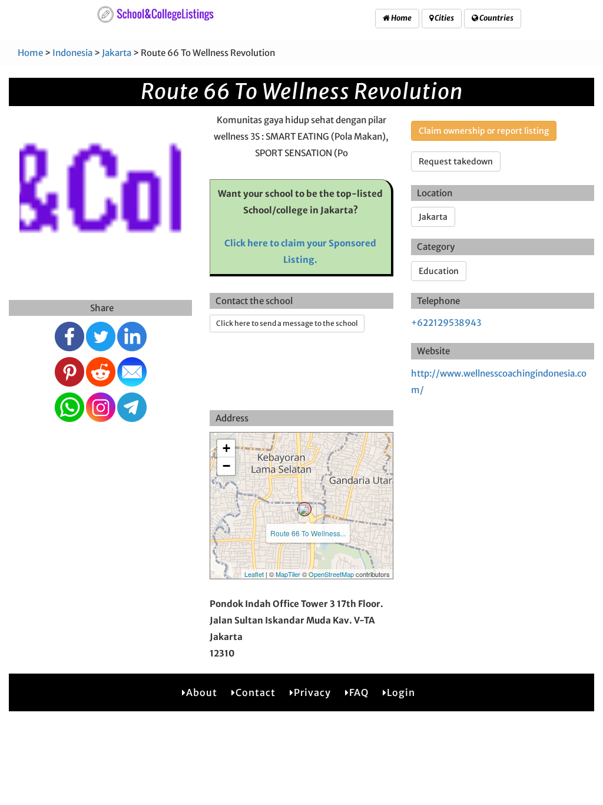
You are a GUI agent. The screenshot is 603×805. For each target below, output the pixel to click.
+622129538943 (446, 322)
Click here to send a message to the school (287, 323)
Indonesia (72, 52)
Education (439, 271)
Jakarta (116, 52)
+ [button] (226, 448)
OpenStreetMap (331, 574)
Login (401, 692)
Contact (256, 692)
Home (401, 18)
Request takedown (456, 161)
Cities (443, 18)
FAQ (359, 692)
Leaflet (254, 574)
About (201, 692)
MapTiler (288, 574)
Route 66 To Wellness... (308, 533)
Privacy (312, 692)
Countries (495, 18)
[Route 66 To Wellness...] (304, 509)
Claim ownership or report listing (484, 131)
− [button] (226, 465)
